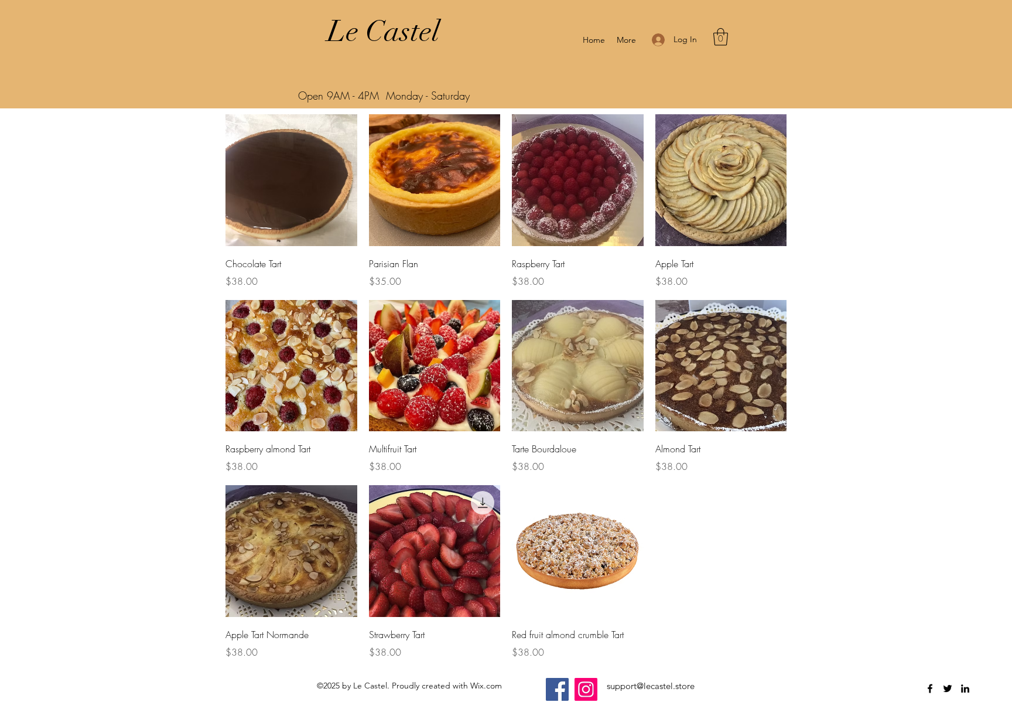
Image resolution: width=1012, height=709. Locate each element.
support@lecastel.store (651, 685)
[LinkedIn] (965, 688)
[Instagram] (586, 689)
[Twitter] (947, 688)
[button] (720, 37)
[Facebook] (557, 689)
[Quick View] (291, 180)
